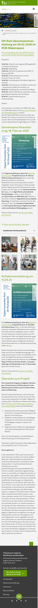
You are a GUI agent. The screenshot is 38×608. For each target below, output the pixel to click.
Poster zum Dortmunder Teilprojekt (16, 224)
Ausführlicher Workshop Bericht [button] (14, 231)
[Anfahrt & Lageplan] (17, 601)
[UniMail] (25, 601)
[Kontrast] (33, 9)
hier (10, 346)
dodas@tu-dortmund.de (18, 568)
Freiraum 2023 (11, 404)
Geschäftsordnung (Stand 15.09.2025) (13, 573)
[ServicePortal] (21, 601)
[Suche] (12, 601)
